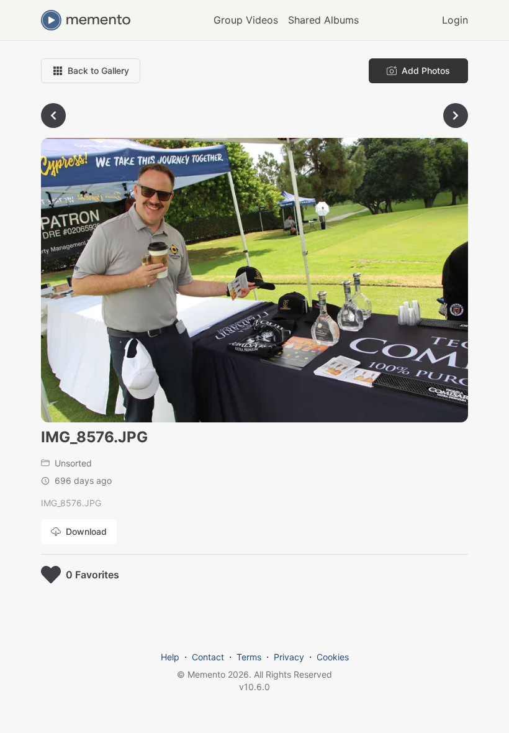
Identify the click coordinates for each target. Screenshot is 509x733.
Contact (208, 657)
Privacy (289, 657)
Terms (248, 657)
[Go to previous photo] (53, 115)
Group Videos (246, 20)
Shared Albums (323, 20)
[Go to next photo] (455, 115)
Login (455, 20)
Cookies (333, 657)
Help (170, 657)
